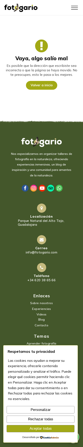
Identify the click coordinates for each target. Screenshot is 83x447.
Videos (42, 314)
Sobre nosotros (41, 303)
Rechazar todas (40, 419)
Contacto (41, 325)
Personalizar (41, 410)
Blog (41, 319)
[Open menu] (74, 7)
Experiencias (41, 309)
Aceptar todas (41, 428)
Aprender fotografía (41, 343)
